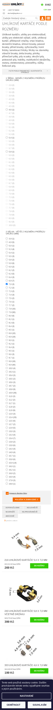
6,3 (11, 169)
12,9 (11, 428)
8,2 (11, 319)
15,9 (12, 463)
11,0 (11, 396)
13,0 (11, 431)
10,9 (11, 225)
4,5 (11, 106)
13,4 (11, 438)
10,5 (11, 379)
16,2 (11, 470)
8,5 (11, 330)
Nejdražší (10, 512)
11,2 (11, 400)
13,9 (11, 445)
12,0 (11, 414)
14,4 (11, 449)
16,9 (11, 477)
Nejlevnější (32, 507)
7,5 (11, 204)
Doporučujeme (13, 507)
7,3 (11, 197)
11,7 (11, 403)
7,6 (11, 302)
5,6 (11, 145)
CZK (45, 10)
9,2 (11, 344)
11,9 (11, 410)
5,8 (11, 152)
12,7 (11, 424)
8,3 (11, 323)
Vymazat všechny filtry (18, 493)
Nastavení (26, 696)
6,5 (11, 176)
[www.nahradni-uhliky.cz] (13, 3)
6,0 (11, 159)
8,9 (11, 337)
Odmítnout (13, 705)
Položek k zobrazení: (26, 500)
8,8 (11, 333)
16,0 (11, 466)
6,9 (11, 190)
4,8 (11, 117)
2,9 (11, 85)
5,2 (11, 131)
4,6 (11, 110)
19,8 (11, 484)
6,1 (11, 162)
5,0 (11, 124)
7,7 (11, 208)
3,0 (11, 89)
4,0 (11, 99)
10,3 (11, 372)
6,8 (11, 187)
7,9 (11, 215)
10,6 (11, 382)
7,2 (11, 288)
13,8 (11, 442)
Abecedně (10, 516)
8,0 (11, 218)
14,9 (11, 452)
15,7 (11, 456)
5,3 (11, 134)
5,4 (11, 138)
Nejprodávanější (29, 512)
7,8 (11, 211)
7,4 (11, 201)
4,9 (11, 120)
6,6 (11, 180)
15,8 (11, 459)
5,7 (11, 148)
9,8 (11, 361)
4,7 (11, 113)
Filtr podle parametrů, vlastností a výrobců (25, 71)
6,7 (11, 183)
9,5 (11, 351)
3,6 (11, 92)
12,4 (12, 417)
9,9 (11, 365)
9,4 (11, 222)
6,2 (11, 166)
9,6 (11, 354)
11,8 (11, 407)
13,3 (11, 435)
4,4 (11, 103)
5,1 (11, 127)
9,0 (11, 340)
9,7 (11, 358)
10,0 (11, 368)
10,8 (11, 389)
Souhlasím (39, 705)
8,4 (11, 326)
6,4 (11, 173)
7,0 (11, 194)
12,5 (11, 421)
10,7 (11, 386)
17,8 (11, 480)
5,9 (11, 155)
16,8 (11, 473)
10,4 (11, 375)
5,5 (11, 141)
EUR (49, 10)
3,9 (11, 96)
